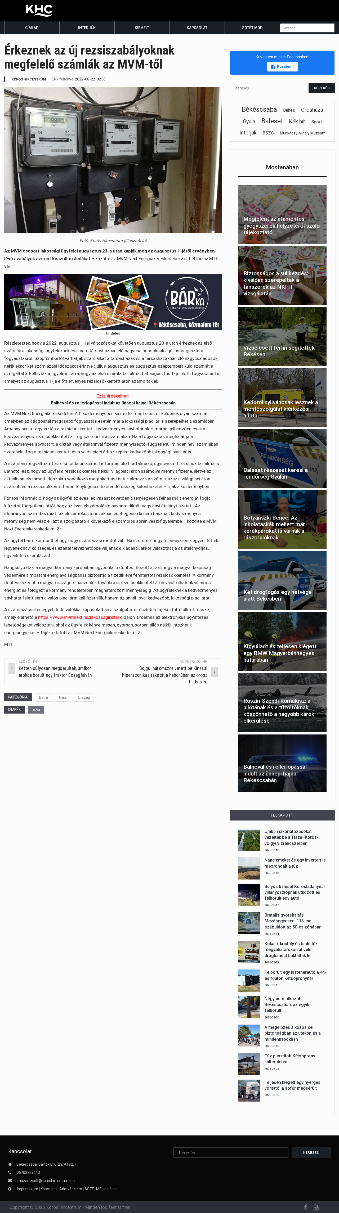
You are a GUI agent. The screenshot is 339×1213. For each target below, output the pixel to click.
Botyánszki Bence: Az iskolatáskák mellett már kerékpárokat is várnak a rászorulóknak (274, 528)
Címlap (31, 28)
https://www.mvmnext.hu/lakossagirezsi (78, 617)
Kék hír (297, 121)
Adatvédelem (70, 1189)
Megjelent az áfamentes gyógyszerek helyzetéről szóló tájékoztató (281, 225)
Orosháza (312, 110)
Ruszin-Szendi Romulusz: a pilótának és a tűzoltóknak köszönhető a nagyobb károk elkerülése (278, 711)
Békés (289, 110)
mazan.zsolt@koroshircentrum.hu (46, 1181)
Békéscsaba (259, 109)
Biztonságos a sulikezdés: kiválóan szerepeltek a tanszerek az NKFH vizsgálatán (275, 283)
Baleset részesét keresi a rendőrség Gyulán (275, 473)
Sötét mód (252, 28)
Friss (63, 697)
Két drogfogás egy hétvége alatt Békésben (277, 595)
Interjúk (87, 28)
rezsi (36, 709)
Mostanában (282, 167)
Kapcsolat (197, 28)
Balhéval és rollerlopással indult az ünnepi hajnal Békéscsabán (113, 402)
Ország (84, 697)
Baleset (272, 121)
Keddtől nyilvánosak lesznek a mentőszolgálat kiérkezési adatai (280, 409)
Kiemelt (142, 28)
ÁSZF (89, 1189)
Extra (43, 697)
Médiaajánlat (107, 1189)
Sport (316, 121)
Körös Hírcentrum (29, 79)
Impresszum (28, 1189)
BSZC (268, 133)
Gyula (249, 121)
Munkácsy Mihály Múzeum (302, 133)
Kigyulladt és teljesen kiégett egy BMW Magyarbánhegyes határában (279, 653)
